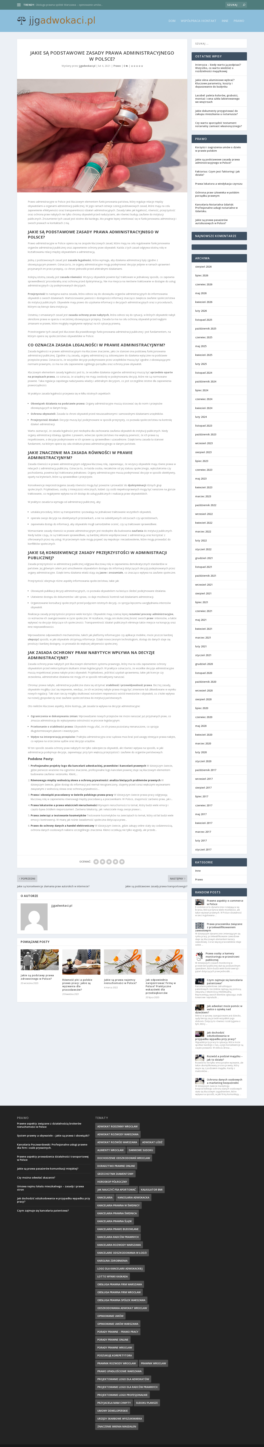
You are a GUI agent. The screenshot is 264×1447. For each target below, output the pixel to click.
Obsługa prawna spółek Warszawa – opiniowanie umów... (69, 4)
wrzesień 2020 (204, 690)
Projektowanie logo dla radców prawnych (127, 1387)
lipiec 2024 (201, 390)
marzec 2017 (203, 831)
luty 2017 (201, 840)
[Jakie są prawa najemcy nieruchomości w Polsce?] (123, 962)
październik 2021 (205, 575)
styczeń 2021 (203, 655)
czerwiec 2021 (203, 611)
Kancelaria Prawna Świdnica (117, 1213)
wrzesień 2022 (204, 514)
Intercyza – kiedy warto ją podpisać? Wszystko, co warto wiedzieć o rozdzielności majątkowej (218, 68)
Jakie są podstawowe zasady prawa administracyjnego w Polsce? (217, 161)
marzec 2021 (203, 637)
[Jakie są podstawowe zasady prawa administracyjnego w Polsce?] (102, 135)
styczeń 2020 (203, 761)
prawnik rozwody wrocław (116, 1363)
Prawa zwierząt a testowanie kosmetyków (58, 815)
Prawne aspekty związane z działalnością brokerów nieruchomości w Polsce (49, 1125)
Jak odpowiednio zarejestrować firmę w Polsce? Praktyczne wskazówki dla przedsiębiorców (161, 986)
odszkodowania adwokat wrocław (122, 1308)
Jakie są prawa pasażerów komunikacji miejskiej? (47, 1168)
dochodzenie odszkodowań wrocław (123, 1158)
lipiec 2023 (201, 461)
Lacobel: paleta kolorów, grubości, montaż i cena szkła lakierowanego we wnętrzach (217, 99)
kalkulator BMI (152, 1189)
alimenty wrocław (110, 1150)
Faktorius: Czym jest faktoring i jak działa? (217, 173)
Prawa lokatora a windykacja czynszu (218, 183)
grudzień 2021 (204, 558)
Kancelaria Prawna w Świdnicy (118, 1205)
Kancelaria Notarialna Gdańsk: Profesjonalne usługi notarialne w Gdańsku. (216, 208)
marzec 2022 (203, 531)
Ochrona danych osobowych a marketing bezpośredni (224, 1081)
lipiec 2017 (201, 796)
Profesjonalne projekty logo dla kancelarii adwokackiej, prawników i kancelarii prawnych (88, 765)
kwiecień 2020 (203, 734)
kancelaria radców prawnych (118, 1237)
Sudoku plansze (147, 1402)
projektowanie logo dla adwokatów (123, 1379)
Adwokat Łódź (152, 1142)
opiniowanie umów (110, 1316)
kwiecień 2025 (203, 355)
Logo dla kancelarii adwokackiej (120, 1268)
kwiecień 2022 (203, 522)
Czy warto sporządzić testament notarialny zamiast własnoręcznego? (218, 124)
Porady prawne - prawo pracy (117, 1331)
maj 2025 (201, 346)
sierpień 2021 (203, 593)
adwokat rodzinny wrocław (117, 1126)
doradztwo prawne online (116, 1166)
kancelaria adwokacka (133, 1197)
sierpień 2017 (203, 787)
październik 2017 (205, 770)
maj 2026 (201, 293)
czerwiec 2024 (203, 399)
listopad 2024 (203, 372)
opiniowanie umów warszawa (117, 1324)
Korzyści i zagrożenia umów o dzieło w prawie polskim (218, 149)
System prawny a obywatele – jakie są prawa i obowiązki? (53, 1135)
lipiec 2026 (201, 275)
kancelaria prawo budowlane (118, 1229)
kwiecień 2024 (203, 408)
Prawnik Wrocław (153, 1363)
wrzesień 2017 (204, 778)
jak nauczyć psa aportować (116, 1189)
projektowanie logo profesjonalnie (122, 1395)
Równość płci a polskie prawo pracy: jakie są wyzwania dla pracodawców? (77, 984)
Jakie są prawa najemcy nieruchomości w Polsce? (120, 981)
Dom (172, 21)
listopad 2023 (203, 425)
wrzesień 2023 (204, 443)
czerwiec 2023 (203, 469)
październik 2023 (205, 434)
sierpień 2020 (203, 699)
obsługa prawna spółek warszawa (121, 1300)
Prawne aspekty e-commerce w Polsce (225, 902)
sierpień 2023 (203, 452)
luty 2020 (201, 752)
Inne (225, 21)
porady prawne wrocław (114, 1347)
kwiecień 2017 (203, 823)
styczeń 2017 (203, 849)
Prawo (239, 21)
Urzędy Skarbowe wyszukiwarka (119, 1418)
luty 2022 (201, 540)
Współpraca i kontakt (198, 21)
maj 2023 (201, 478)
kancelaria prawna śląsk (114, 1221)
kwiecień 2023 (203, 487)
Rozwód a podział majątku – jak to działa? (225, 1058)
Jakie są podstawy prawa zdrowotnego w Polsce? (37, 977)
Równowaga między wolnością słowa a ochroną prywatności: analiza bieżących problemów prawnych (96, 780)
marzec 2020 (203, 743)
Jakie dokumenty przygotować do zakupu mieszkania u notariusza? (216, 112)
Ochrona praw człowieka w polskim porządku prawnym (217, 194)
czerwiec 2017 (203, 805)
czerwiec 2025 (203, 337)
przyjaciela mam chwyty (114, 1402)
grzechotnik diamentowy (115, 1173)
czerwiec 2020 (203, 717)
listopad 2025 (203, 319)
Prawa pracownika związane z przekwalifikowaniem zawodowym (218, 927)
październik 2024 (205, 381)
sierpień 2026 (203, 266)
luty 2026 (201, 310)
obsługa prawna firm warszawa (119, 1284)
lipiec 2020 (201, 708)
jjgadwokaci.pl (87, 65)
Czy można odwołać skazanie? (36, 1177)
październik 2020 (205, 681)
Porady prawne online (112, 1339)
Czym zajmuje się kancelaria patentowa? (225, 981)
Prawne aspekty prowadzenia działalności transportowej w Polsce (53, 1158)
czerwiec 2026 (203, 284)
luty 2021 (201, 646)
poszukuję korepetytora (114, 1355)
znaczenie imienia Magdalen (116, 1426)
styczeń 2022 (203, 549)
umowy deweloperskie (112, 1410)
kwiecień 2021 (203, 628)
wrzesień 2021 (204, 584)
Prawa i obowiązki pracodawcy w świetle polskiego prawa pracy (72, 794)
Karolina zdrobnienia (112, 1260)
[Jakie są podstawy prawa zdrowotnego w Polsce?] (40, 959)
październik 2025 (205, 328)
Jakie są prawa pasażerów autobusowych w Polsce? (211, 221)
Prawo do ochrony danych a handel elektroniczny (62, 825)
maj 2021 (201, 619)
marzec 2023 (203, 496)
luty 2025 (201, 364)
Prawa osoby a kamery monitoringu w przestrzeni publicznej (222, 957)
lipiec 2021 (201, 602)
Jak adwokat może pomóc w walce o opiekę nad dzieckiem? (218, 1009)
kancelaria (104, 1197)
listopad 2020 (203, 673)
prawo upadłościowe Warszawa (119, 1371)
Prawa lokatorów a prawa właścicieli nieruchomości (64, 805)
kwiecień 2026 (203, 302)
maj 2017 (201, 814)
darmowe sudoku (141, 1150)
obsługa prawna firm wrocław (119, 1292)
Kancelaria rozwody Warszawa (119, 1245)
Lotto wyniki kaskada (112, 1276)
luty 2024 (201, 417)
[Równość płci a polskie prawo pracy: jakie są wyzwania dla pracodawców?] (81, 962)
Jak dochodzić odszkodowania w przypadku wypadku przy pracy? (215, 1036)
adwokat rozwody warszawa (117, 1134)
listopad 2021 (203, 567)
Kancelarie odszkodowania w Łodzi (122, 1252)
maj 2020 (201, 726)
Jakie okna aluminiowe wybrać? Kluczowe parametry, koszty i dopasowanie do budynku (215, 83)
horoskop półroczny (112, 1181)
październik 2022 (205, 505)
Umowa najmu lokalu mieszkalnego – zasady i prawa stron (50, 1188)
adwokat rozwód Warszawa (117, 1142)
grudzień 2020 (204, 664)
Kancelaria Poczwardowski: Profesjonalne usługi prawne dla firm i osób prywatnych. (52, 1146)
